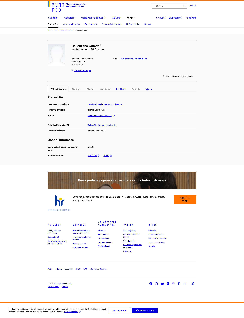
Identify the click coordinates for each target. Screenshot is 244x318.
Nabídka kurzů (104, 246)
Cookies (65, 287)
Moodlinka (69, 269)
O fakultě (52, 24)
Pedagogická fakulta (113, 104)
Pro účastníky (103, 238)
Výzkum (128, 225)
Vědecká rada (128, 241)
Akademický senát (71, 24)
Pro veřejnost (91, 24)
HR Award (127, 251)
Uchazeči (79, 225)
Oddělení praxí (95, 104)
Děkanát (92, 125)
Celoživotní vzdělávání (107, 223)
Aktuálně (54, 225)
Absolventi (191, 17)
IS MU (106, 155)
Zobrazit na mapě (82, 71)
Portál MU (92, 155)
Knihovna (58, 269)
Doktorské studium (80, 247)
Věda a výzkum (129, 231)
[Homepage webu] (67, 6)
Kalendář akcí (53, 237)
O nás (152, 225)
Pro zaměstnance (105, 242)
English (192, 5)
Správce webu (53, 287)
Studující (160, 17)
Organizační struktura (111, 24)
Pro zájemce (103, 234)
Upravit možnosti (71, 312)
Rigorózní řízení (79, 243)
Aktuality (101, 231)
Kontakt (147, 24)
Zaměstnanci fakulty (156, 242)
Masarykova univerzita (63, 283)
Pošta (50, 269)
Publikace (121, 89)
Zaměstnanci (175, 17)
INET (85, 269)
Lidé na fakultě (132, 24)
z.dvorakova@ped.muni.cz (134, 59)
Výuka (149, 89)
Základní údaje (58, 89)
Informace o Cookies (98, 269)
